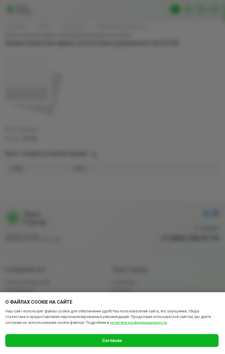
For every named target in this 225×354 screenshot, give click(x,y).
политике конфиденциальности (138, 322)
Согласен (112, 340)
